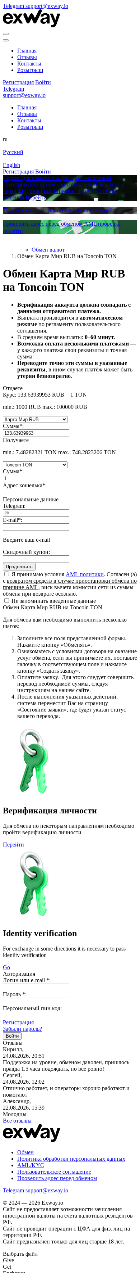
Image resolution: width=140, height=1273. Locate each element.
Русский (13, 152)
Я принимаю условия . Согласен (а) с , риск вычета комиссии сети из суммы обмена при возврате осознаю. (70, 584)
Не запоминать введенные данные (53, 601)
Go (6, 967)
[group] (70, 188)
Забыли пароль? (22, 1029)
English (11, 165)
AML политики (85, 574)
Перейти (13, 844)
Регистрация (18, 1022)
